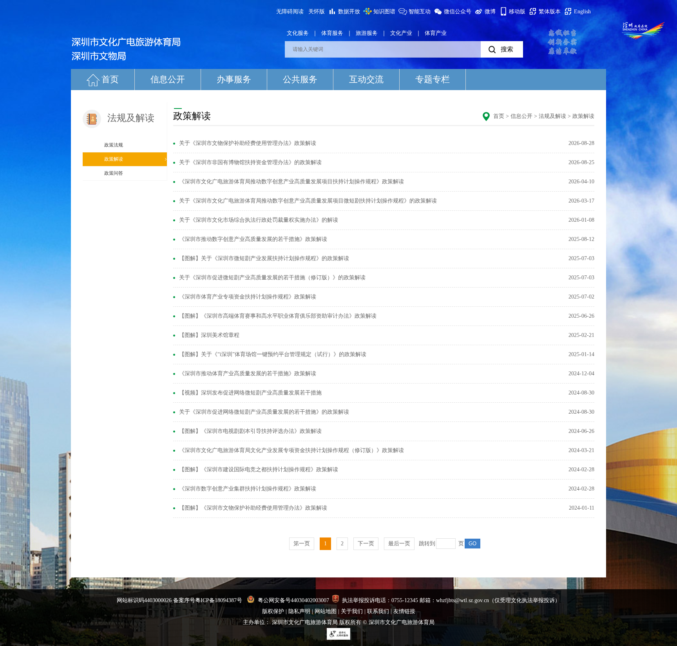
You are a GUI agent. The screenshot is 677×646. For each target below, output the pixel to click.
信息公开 (167, 79)
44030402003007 (310, 600)
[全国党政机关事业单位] (335, 600)
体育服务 (332, 33)
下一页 (366, 543)
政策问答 (113, 173)
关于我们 (352, 611)
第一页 (301, 543)
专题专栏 (432, 79)
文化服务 (298, 33)
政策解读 (113, 159)
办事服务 (234, 79)
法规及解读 (552, 116)
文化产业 (401, 33)
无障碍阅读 (290, 11)
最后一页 (399, 543)
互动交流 (366, 79)
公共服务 (300, 79)
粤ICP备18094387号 (218, 600)
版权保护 (273, 611)
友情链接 (404, 611)
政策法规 (113, 145)
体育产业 (436, 33)
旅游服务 (367, 33)
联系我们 (378, 611)
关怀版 (316, 11)
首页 (110, 79)
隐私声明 (299, 611)
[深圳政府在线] (643, 31)
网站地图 (326, 611)
